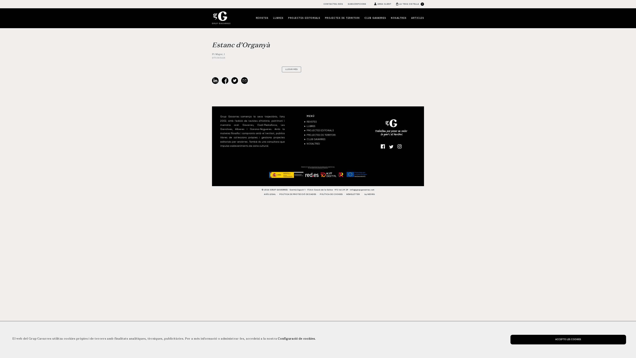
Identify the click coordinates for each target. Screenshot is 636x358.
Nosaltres (399, 18)
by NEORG (370, 194)
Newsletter (353, 194)
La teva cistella (409, 4)
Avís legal (270, 194)
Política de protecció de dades (297, 194)
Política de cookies (331, 194)
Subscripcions (357, 4)
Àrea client (384, 4)
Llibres (278, 18)
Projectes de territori (342, 18)
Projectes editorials (304, 18)
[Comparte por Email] (244, 83)
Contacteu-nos (333, 4)
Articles (417, 18)
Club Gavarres (375, 18)
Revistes (262, 18)
